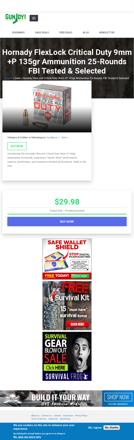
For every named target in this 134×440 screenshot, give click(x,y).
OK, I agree (95, 427)
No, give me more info (27, 437)
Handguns (52, 138)
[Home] (17, 18)
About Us (35, 416)
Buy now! (17, 146)
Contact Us (47, 416)
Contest (57, 416)
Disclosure (68, 416)
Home (8, 78)
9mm (64, 138)
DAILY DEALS (42, 32)
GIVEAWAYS (18, 32)
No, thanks (111, 427)
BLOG (86, 32)
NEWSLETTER (106, 32)
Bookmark (53, 419)
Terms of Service (38, 419)
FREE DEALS (65, 32)
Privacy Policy (81, 416)
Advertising (65, 419)
